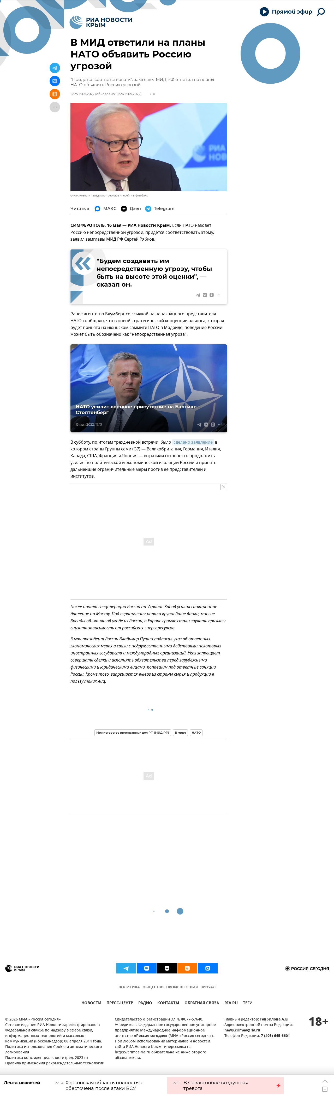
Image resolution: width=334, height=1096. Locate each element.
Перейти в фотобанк (134, 196)
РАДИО (145, 1004)
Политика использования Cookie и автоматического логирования (53, 1050)
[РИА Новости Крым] (100, 22)
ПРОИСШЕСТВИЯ (182, 987)
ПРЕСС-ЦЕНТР (119, 1004)
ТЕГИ (248, 1004)
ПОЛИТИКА (129, 987)
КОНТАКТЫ (168, 1004)
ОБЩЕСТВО (153, 987)
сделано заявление (193, 442)
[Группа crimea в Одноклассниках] (187, 968)
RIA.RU (231, 1004)
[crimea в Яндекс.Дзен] (167, 968)
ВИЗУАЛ (208, 987)
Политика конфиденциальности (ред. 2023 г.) (46, 1058)
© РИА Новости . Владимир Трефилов (94, 196)
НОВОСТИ (91, 1004)
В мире (180, 732)
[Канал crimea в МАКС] (208, 968)
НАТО (196, 732)
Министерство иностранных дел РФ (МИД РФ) (132, 732)
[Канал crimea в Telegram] (126, 968)
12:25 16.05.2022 (82, 94)
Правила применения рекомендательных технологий (54, 1063)
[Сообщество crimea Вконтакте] (147, 968)
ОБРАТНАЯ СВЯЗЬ (201, 1004)
